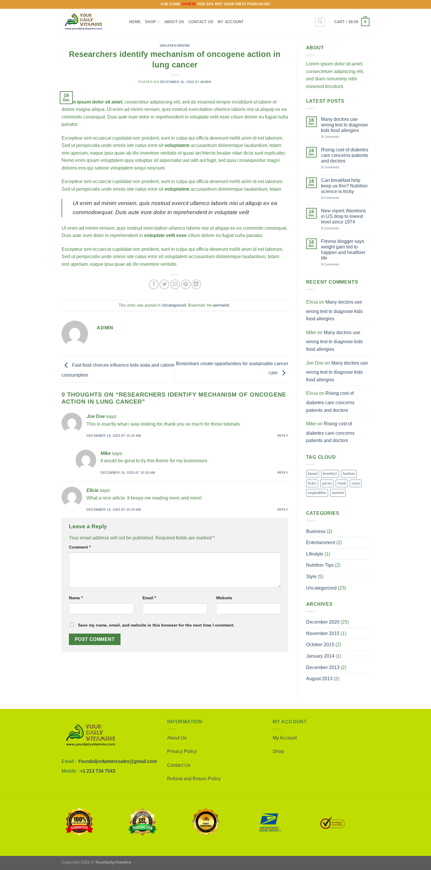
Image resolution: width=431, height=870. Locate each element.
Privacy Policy (182, 751)
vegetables (317, 492)
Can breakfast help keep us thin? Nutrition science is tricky (344, 186)
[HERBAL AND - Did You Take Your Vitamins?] (91, 22)
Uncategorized (175, 45)
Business (315, 531)
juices (327, 483)
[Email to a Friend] (175, 284)
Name (76, 597)
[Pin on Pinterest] (186, 284)
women (338, 492)
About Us (174, 22)
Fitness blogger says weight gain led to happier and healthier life (343, 250)
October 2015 (320, 644)
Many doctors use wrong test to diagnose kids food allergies (344, 125)
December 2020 (323, 622)
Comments (330, 136)
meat (341, 483)
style (356, 483)
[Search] (320, 22)
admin (205, 82)
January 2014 (320, 656)
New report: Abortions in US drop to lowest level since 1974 (343, 216)
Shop (150, 22)
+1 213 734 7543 (97, 771)
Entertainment (320, 542)
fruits (312, 483)
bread (312, 473)
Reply (282, 435)
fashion (349, 473)
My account (231, 22)
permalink (221, 305)
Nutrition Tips (320, 565)
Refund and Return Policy (194, 778)
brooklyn (330, 473)
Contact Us (201, 22)
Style (311, 576)
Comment (80, 547)
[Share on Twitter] (164, 284)
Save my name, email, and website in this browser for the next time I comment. (156, 625)
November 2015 (323, 633)
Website (224, 597)
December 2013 (323, 667)
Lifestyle (314, 553)
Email (149, 597)
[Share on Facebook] (154, 284)
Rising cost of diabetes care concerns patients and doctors (344, 155)
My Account (285, 737)
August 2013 (319, 678)
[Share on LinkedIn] (196, 284)
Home (135, 22)
